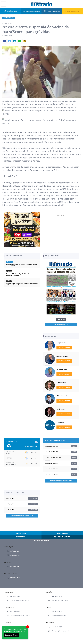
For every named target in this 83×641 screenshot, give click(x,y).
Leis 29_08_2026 (10, 498)
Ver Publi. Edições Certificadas (61, 481)
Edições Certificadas (33, 11)
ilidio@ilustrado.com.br (59, 615)
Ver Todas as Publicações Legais (22, 516)
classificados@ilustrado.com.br (20, 615)
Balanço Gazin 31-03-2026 (51, 452)
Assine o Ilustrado (53, 11)
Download (33, 498)
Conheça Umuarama (62, 537)
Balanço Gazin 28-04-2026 (51, 446)
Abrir (74, 446)
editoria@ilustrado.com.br (60, 600)
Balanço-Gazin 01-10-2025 (51, 463)
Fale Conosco (62, 533)
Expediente (20, 537)
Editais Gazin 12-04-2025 (51, 474)
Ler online (61, 319)
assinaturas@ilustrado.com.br (20, 600)
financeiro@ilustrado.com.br (61, 631)
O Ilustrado (21, 533)
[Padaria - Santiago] (22, 229)
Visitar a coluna (64, 347)
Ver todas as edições (61, 324)
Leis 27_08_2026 (10, 509)
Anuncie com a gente (74, 11)
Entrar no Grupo (11, 635)
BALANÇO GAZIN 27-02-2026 (53, 457)
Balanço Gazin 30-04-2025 (51, 469)
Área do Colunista (41, 541)
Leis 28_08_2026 (10, 504)
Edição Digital (12, 11)
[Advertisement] (61, 231)
